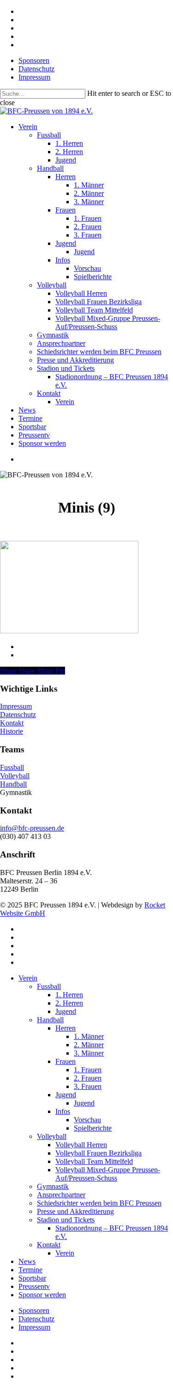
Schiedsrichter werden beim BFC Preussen (99, 1203)
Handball (13, 784)
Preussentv (34, 1286)
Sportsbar (32, 1278)
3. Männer (89, 1053)
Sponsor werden (42, 1295)
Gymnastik (53, 1186)
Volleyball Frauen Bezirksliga (98, 1153)
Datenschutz (18, 715)
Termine (30, 1270)
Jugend (65, 1011)
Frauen (65, 1061)
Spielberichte (93, 1128)
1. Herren (69, 995)
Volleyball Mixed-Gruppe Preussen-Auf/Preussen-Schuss (107, 1174)
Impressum (16, 706)
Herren (65, 1028)
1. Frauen (87, 1070)
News (27, 1261)
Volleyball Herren (81, 1145)
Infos (62, 1111)
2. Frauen (87, 1078)
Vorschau (87, 1120)
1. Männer (89, 1036)
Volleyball (15, 776)
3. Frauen (87, 1086)
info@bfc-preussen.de (32, 828)
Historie (11, 731)
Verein (27, 978)
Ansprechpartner (61, 1195)
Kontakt (12, 723)
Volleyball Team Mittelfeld (94, 1161)
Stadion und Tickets (66, 1220)
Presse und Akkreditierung (75, 1211)
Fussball (12, 767)
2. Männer (89, 1045)
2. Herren (69, 1003)
